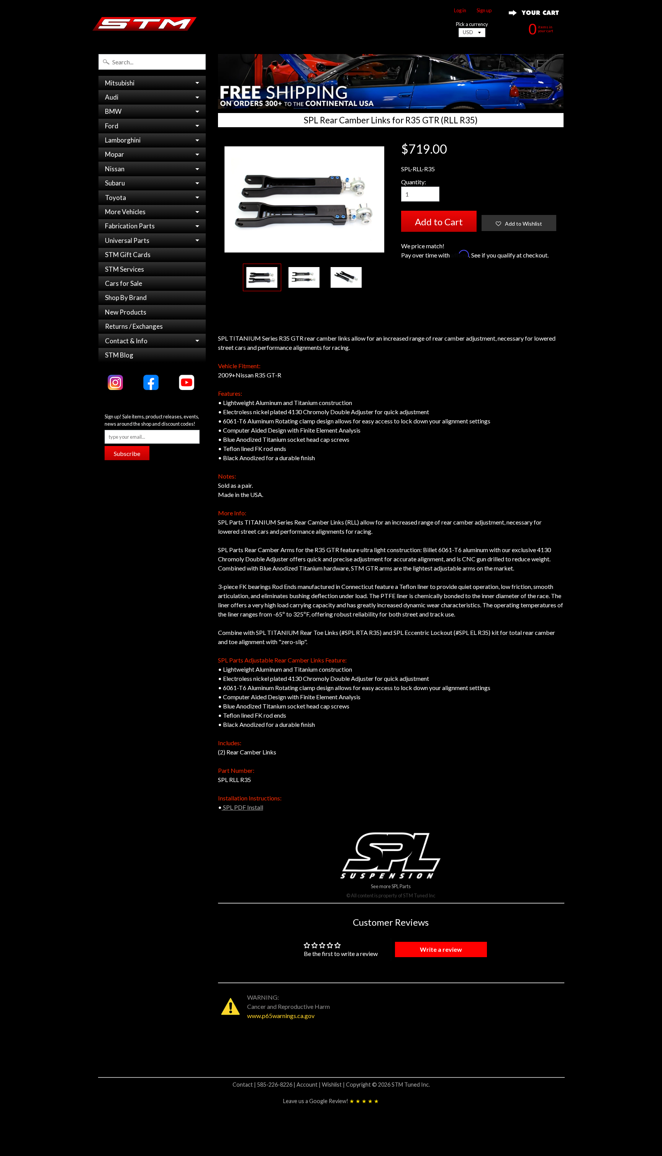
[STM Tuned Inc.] (144, 23)
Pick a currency (472, 24)
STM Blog (119, 355)
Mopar (114, 154)
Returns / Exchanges (134, 326)
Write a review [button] (441, 949)
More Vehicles (125, 212)
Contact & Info (126, 341)
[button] (519, 223)
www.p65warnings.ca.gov (281, 1015)
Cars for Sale (123, 283)
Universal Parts (127, 240)
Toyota (115, 197)
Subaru (115, 183)
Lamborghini (123, 140)
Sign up (484, 10)
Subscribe (127, 453)
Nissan (115, 169)
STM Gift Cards (128, 255)
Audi (111, 97)
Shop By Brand (126, 298)
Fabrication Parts (130, 226)
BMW (113, 111)
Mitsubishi (119, 83)
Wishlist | (334, 1084)
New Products (125, 312)
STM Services (124, 269)
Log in (460, 10)
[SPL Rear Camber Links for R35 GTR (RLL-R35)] (262, 278)
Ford (111, 126)
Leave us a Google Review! (331, 1101)
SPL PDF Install (242, 807)
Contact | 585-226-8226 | (265, 1084)
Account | (309, 1084)
